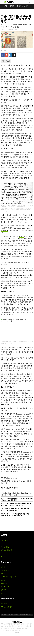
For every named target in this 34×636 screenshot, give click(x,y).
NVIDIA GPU (16, 481)
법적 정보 (4, 604)
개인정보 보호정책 (6, 607)
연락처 (26, 628)
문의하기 (3, 590)
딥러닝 (30, 481)
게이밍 (12, 6)
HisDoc (19, 364)
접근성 (6, 628)
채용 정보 (4, 580)
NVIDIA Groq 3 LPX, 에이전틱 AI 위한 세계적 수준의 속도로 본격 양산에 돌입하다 (16, 515)
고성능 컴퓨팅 (5, 547)
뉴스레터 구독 (5, 587)
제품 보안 (20, 628)
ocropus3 (21, 236)
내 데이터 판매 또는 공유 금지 (14, 626)
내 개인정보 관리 (18, 624)
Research (24, 481)
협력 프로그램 (5, 570)
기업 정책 (12, 628)
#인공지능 (7, 481)
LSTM (25, 155)
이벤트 (3, 567)
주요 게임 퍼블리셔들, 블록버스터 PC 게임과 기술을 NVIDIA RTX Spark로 (16, 494)
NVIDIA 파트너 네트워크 (8, 577)
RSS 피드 (4, 583)
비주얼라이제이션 (6, 550)
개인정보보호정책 (6, 624)
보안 (2, 593)
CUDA (3, 553)
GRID (2, 544)
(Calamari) (19, 275)
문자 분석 (4, 483)
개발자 (3, 574)
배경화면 (3, 557)
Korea (17, 632)
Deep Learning (12, 478)
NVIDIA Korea (13, 29)
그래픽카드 (4, 540)
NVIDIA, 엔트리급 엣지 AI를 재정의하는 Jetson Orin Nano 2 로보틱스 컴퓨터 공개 (16, 504)
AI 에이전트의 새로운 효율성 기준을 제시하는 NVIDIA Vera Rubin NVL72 (15, 509)
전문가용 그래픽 (22, 6)
